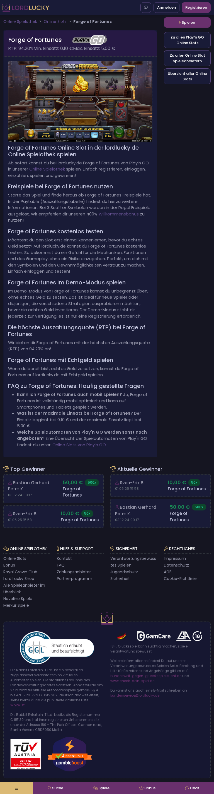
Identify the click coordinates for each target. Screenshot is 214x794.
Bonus (9, 565)
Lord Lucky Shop (18, 578)
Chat (194, 788)
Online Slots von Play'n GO (79, 445)
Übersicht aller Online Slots (187, 76)
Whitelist (17, 705)
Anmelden (166, 7)
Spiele (104, 788)
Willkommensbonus (119, 214)
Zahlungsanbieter (74, 572)
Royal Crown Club (20, 572)
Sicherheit (120, 578)
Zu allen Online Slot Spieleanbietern (187, 58)
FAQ (61, 565)
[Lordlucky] (25, 7)
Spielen (188, 22)
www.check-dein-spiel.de (132, 680)
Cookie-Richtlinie (180, 578)
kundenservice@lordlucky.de (134, 695)
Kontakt (64, 558)
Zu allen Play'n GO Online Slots (187, 40)
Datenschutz (176, 565)
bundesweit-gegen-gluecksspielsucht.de (145, 675)
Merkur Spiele (16, 605)
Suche (57, 788)
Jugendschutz (124, 572)
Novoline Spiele (17, 598)
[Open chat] (145, 7)
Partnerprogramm (74, 578)
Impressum (175, 558)
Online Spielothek (47, 169)
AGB (168, 572)
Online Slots (14, 558)
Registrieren (196, 7)
